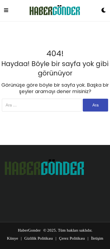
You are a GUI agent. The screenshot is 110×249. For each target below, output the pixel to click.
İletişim (97, 238)
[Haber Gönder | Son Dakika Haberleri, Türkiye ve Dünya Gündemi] (55, 11)
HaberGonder (29, 230)
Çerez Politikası (72, 238)
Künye (12, 238)
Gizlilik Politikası (38, 238)
